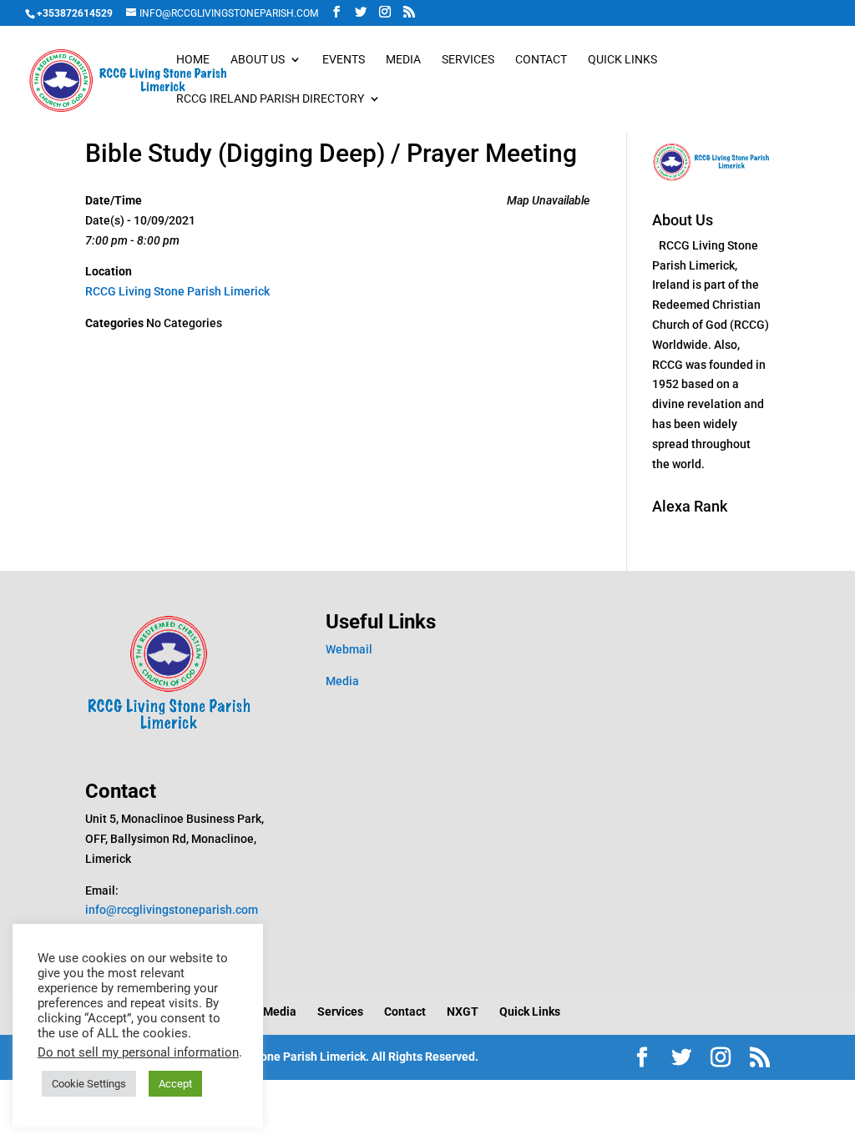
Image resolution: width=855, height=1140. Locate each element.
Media (403, 59)
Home (193, 59)
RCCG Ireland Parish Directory (270, 99)
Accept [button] (175, 1083)
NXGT (462, 1011)
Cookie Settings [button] (89, 1083)
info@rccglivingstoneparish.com (171, 909)
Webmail (349, 649)
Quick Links (622, 59)
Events (343, 59)
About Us (257, 59)
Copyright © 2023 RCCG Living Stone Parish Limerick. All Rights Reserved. (281, 1056)
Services (468, 59)
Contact (541, 59)
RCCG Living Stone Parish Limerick (177, 291)
